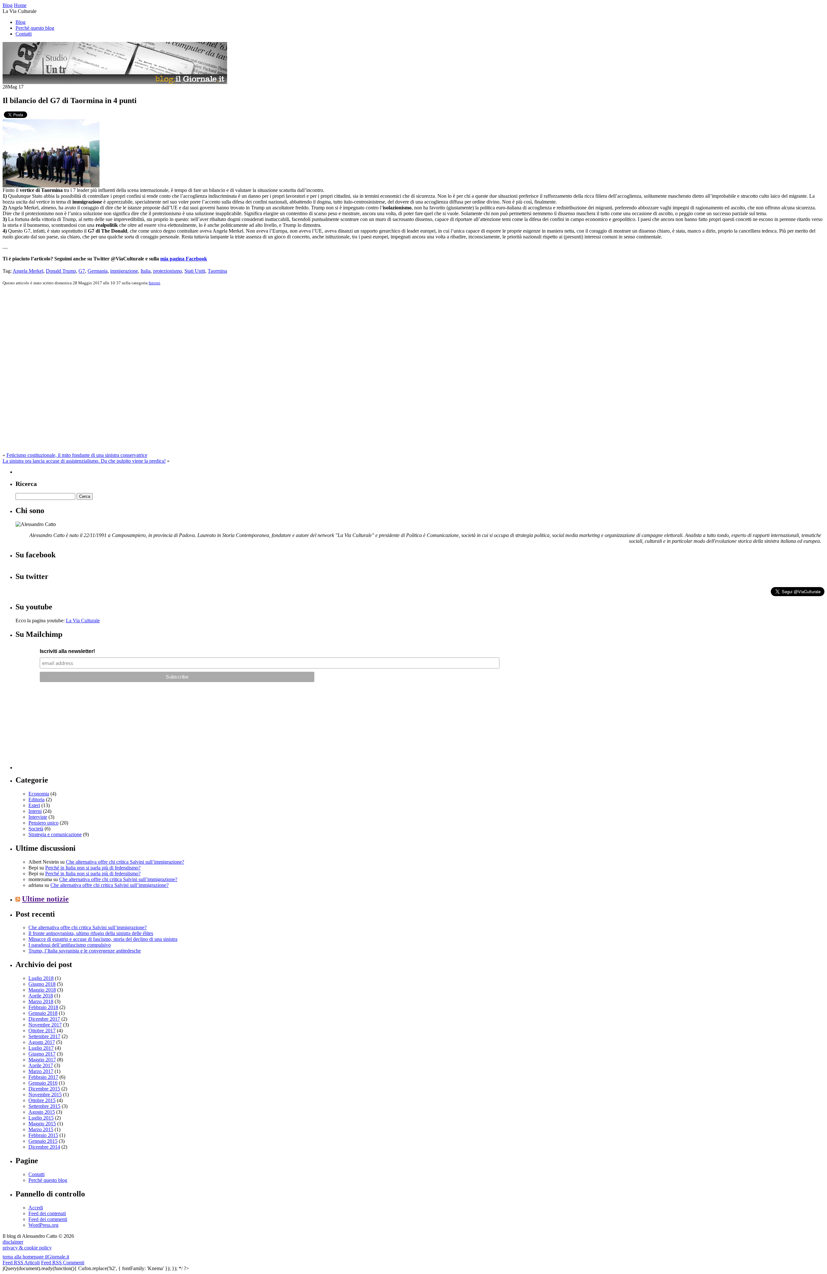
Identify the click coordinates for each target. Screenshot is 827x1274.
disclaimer (13, 1242)
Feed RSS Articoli (21, 1262)
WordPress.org (43, 1225)
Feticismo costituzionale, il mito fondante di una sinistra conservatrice (76, 455)
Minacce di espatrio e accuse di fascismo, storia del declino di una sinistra (102, 939)
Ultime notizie (45, 899)
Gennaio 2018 (43, 1013)
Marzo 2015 (40, 1129)
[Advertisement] (64, 729)
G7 (82, 271)
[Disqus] (413, 371)
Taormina (217, 271)
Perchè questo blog (35, 28)
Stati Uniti (194, 271)
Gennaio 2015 (43, 1141)
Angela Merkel (28, 271)
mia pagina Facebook (183, 258)
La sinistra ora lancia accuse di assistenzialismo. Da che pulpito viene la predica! (84, 461)
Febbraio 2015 (43, 1135)
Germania (98, 271)
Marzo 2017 (40, 1071)
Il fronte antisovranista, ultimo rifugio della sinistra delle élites (90, 933)
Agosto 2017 (41, 1042)
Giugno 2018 (42, 984)
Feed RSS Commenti (62, 1262)
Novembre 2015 (45, 1094)
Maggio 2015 (42, 1123)
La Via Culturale (83, 620)
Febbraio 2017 (43, 1077)
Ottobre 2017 (42, 1030)
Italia (146, 271)
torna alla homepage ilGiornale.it (36, 1256)
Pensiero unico (43, 823)
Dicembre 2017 (44, 1019)
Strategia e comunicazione (55, 834)
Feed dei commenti (47, 1219)
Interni (154, 282)
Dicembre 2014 (44, 1147)
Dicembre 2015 (44, 1088)
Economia (38, 793)
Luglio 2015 (41, 1118)
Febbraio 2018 (43, 1007)
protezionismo (167, 271)
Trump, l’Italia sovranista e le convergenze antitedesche (84, 950)
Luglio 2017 (41, 1048)
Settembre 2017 (44, 1036)
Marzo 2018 (40, 1001)
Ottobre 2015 (42, 1100)
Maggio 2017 (42, 1059)
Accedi (35, 1207)
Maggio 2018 (42, 990)
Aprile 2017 (40, 1065)
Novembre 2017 (45, 1024)
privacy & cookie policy (27, 1247)
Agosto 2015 (41, 1112)
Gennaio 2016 (43, 1083)
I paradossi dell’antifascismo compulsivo (69, 945)
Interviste (37, 817)
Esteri (34, 805)
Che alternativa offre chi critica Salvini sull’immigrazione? (125, 862)
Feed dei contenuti (47, 1213)
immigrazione (124, 271)
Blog (21, 22)
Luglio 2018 (41, 978)
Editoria (36, 799)
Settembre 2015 (44, 1106)
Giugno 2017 (42, 1054)
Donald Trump (61, 271)
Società (35, 828)
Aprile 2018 (40, 995)
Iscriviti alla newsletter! (67, 651)
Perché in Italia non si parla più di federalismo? (93, 867)
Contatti (24, 34)
